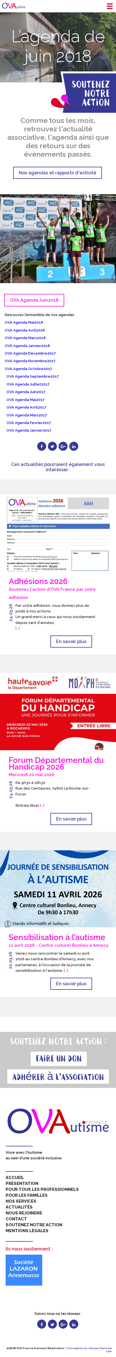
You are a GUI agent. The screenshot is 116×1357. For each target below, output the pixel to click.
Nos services (21, 1201)
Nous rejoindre (24, 1213)
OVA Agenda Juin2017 (25, 392)
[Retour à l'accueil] (14, 6)
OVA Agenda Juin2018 (34, 300)
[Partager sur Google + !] (63, 446)
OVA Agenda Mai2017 (25, 400)
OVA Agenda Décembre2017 (30, 353)
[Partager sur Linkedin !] (73, 446)
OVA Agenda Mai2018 (24, 322)
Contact (16, 1218)
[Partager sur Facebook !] (41, 446)
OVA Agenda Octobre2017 (28, 369)
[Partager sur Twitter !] (52, 446)
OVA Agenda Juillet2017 (28, 384)
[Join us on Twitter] (52, 1324)
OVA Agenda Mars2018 (25, 338)
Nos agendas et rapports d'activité (57, 172)
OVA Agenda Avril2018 (25, 330)
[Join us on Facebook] (41, 1324)
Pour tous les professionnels (42, 1189)
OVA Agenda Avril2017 (26, 407)
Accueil (15, 1177)
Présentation (22, 1183)
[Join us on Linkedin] (73, 1324)
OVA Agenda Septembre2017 (32, 376)
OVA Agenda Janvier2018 (27, 346)
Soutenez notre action (34, 1224)
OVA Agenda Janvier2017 (28, 430)
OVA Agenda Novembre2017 (30, 361)
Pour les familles (27, 1195)
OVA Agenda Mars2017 (26, 415)
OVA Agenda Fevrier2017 (28, 423)
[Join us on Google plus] (63, 1324)
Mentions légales (27, 1230)
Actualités (19, 1207)
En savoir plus (71, 641)
